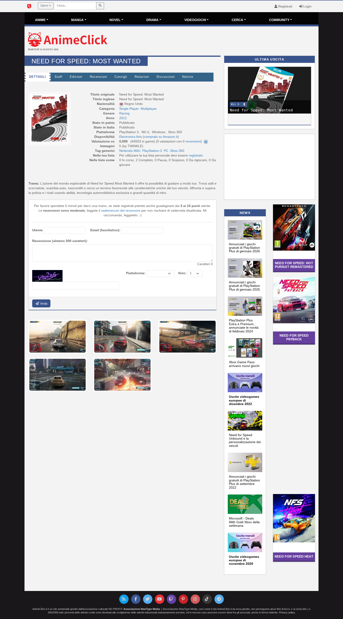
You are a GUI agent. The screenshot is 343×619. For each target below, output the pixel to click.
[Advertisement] (220, 41)
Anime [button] (40, 20)
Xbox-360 (177, 151)
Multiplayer (149, 108)
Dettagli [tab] (37, 76)
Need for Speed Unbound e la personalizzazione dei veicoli (245, 440)
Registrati (284, 6)
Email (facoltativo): (105, 230)
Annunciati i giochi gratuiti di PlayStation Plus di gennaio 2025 (244, 285)
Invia (43, 303)
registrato (196, 155)
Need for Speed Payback (294, 337)
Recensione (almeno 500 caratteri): (60, 241)
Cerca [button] (237, 20)
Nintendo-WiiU (129, 151)
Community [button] (279, 20)
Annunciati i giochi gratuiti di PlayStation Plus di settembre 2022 (244, 482)
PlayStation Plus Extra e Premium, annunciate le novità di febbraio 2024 (244, 325)
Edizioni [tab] (76, 76)
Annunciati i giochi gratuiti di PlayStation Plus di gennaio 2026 (244, 247)
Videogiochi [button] (195, 20)
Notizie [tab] (187, 76)
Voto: (182, 273)
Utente (37, 230)
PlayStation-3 (152, 151)
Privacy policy (287, 612)
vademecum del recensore (120, 210)
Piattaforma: (135, 273)
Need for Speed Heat (294, 556)
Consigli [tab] (121, 76)
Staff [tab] (58, 76)
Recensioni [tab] (98, 76)
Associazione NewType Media (141, 609)
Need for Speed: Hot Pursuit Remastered (294, 264)
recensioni (193, 141)
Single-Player (129, 108)
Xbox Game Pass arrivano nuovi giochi (244, 363)
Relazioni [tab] (142, 76)
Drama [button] (152, 20)
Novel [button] (115, 20)
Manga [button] (77, 20)
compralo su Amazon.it (161, 137)
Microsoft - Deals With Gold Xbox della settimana (244, 521)
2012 (123, 118)
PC (166, 151)
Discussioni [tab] (166, 76)
